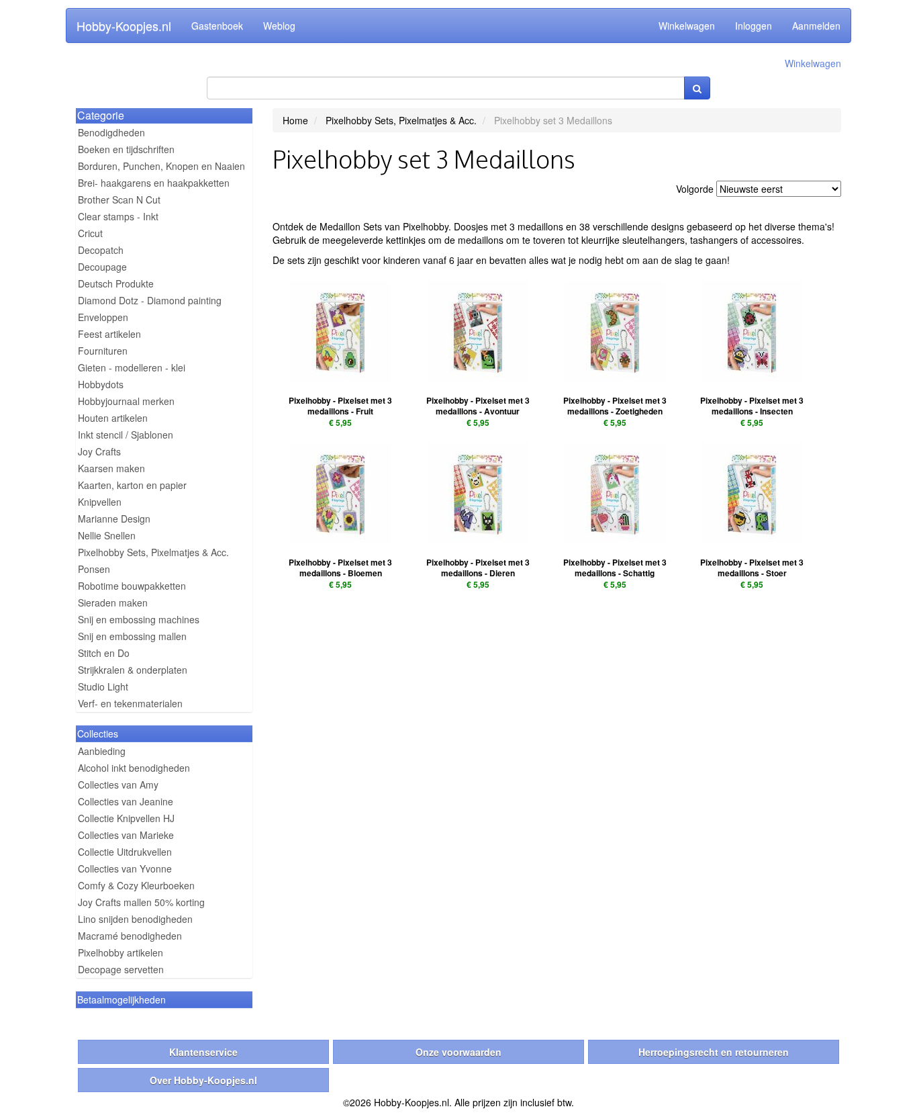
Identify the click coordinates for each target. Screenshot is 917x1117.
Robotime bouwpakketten (132, 585)
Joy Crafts (99, 451)
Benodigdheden (111, 132)
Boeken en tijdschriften (126, 149)
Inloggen (753, 25)
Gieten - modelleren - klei (131, 367)
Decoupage (102, 266)
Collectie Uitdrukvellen (125, 851)
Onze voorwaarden (458, 1052)
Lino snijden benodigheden (135, 919)
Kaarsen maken (111, 468)
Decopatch (101, 250)
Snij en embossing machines (138, 619)
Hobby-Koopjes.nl (124, 25)
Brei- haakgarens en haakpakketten (154, 182)
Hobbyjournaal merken (126, 401)
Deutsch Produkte (116, 283)
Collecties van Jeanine (125, 801)
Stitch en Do (104, 653)
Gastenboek (217, 25)
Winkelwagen (687, 25)
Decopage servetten (121, 969)
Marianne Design (114, 518)
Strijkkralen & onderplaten (132, 669)
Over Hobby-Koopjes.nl (203, 1080)
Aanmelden (816, 25)
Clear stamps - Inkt (118, 216)
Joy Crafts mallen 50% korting (141, 902)
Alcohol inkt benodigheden (134, 767)
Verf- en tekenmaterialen (130, 703)
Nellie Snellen (107, 535)
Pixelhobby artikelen (120, 952)
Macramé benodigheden (130, 935)
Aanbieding (102, 751)
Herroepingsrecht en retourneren (713, 1052)
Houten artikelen (113, 418)
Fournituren (103, 350)
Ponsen (94, 569)
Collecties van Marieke (126, 835)
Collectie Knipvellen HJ (126, 818)
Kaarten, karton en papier (132, 485)
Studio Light (103, 686)
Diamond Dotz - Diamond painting (150, 300)
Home (295, 120)
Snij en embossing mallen (132, 636)
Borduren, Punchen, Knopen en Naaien (161, 166)
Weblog (279, 25)
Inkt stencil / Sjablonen (125, 434)
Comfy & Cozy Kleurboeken (136, 885)
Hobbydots (101, 384)
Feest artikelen (109, 334)
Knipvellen (100, 501)
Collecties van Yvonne (125, 868)
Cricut (90, 233)
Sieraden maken (113, 602)
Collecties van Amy (118, 784)
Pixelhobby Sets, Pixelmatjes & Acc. (153, 552)
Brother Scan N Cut (119, 199)
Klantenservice (203, 1052)
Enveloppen (103, 317)
